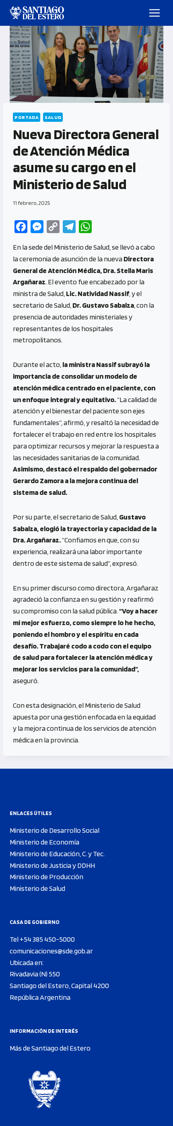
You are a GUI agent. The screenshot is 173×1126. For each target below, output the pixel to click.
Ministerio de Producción (46, 876)
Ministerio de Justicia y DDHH (52, 865)
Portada (26, 117)
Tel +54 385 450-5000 (42, 939)
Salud (53, 117)
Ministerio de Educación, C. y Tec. (57, 853)
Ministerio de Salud (37, 888)
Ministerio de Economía (44, 842)
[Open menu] (154, 12)
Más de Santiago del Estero (50, 1048)
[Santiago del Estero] (37, 12)
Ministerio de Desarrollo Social (54, 830)
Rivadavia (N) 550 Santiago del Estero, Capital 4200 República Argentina (59, 985)
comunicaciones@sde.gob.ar (51, 951)
